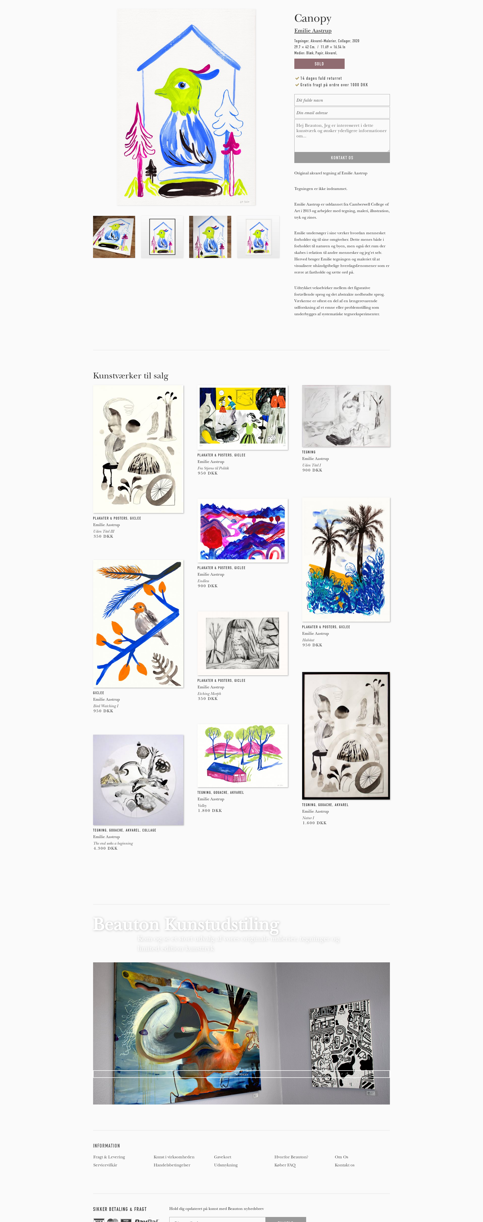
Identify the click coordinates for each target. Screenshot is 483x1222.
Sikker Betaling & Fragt (120, 1209)
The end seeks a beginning (113, 843)
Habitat (308, 640)
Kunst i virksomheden (174, 1157)
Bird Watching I (105, 706)
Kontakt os (344, 1165)
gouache (325, 805)
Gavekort (222, 1157)
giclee (135, 518)
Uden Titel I (311, 465)
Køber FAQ (285, 1165)
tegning (309, 452)
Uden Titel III (103, 531)
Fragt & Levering (109, 1157)
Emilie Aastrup (313, 30)
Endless (203, 581)
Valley (201, 805)
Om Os (341, 1157)
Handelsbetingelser (172, 1165)
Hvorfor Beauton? (291, 1157)
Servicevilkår (105, 1165)
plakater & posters (110, 518)
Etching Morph (209, 693)
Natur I (308, 818)
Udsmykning (226, 1165)
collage (149, 830)
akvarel (342, 805)
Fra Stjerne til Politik (213, 468)
